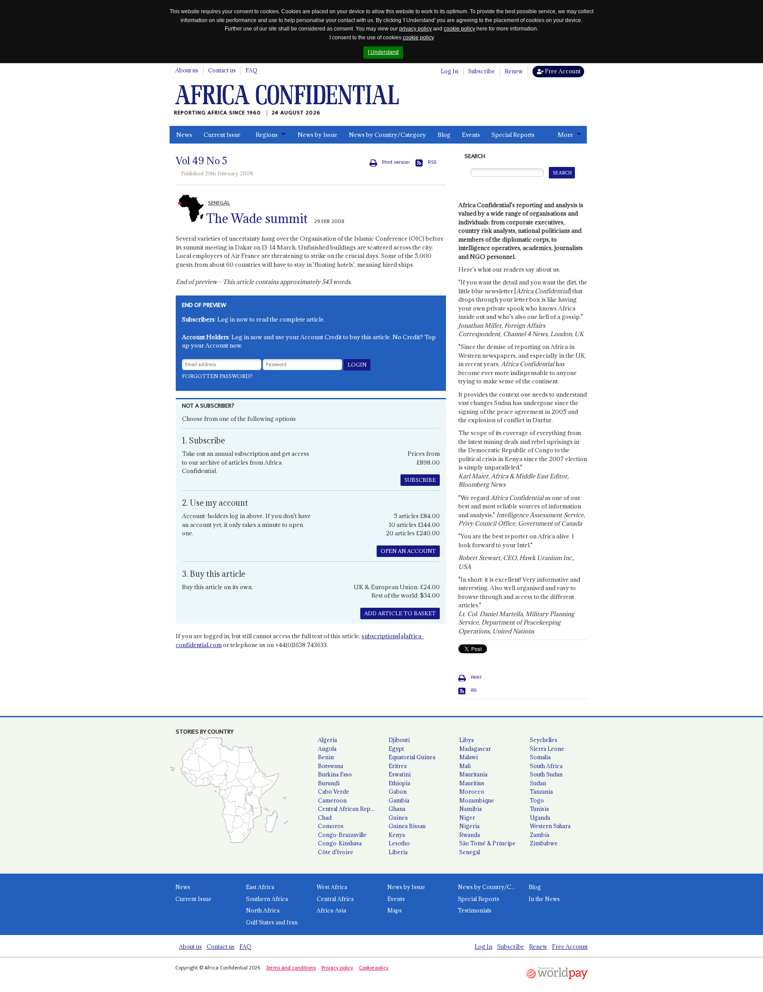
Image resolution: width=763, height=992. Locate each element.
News (184, 135)
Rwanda (469, 834)
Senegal (469, 852)
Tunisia (539, 808)
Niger (467, 817)
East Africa (260, 886)
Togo (537, 800)
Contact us (222, 70)
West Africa (332, 886)
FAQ (251, 70)
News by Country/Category (387, 135)
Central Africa (335, 898)
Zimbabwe (544, 843)
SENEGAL (219, 203)
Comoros (331, 825)
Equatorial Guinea (412, 757)
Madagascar (475, 748)
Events (471, 135)
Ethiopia (399, 783)
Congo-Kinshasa (340, 843)
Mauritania (473, 774)
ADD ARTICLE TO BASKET (400, 613)
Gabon (398, 791)
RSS (432, 162)
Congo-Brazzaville (342, 834)
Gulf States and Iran (272, 922)
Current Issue (222, 135)
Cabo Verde (333, 791)
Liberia (398, 852)
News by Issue (317, 135)
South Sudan (546, 774)
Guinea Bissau (407, 825)
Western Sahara (550, 825)
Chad (325, 817)
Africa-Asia (331, 910)
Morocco (471, 791)
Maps (394, 910)
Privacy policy (337, 967)
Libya (466, 739)
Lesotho (399, 843)
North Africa (263, 910)
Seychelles (543, 739)
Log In (449, 71)
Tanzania (541, 791)
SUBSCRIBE (420, 480)
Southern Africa (267, 898)
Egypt (396, 748)
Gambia (399, 800)
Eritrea (398, 765)
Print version (396, 162)
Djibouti (399, 739)
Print (476, 677)
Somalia (540, 757)
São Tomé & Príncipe (487, 843)
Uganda (540, 817)
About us (186, 70)
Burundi (329, 783)
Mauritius (471, 783)
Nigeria (469, 825)
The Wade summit (257, 219)
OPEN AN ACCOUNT (408, 551)
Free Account (562, 71)
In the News (544, 898)
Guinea (398, 817)
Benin (326, 757)
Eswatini (400, 774)
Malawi (468, 757)
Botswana (330, 765)
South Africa (546, 765)
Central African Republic (350, 808)
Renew (514, 71)
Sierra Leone (547, 748)
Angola (327, 748)
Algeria (327, 739)
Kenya (397, 834)
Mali (465, 765)
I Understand (383, 52)
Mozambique (476, 800)
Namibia (470, 808)
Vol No (201, 161)
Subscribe (481, 71)
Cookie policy (374, 967)
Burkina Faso (335, 774)
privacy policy (415, 29)
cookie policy (459, 29)
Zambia (539, 834)
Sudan (538, 783)
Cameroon (332, 800)
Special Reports (513, 135)
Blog (444, 135)
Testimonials (474, 910)
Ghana (397, 808)
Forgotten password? (217, 376)
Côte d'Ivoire (335, 852)
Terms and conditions (291, 967)
